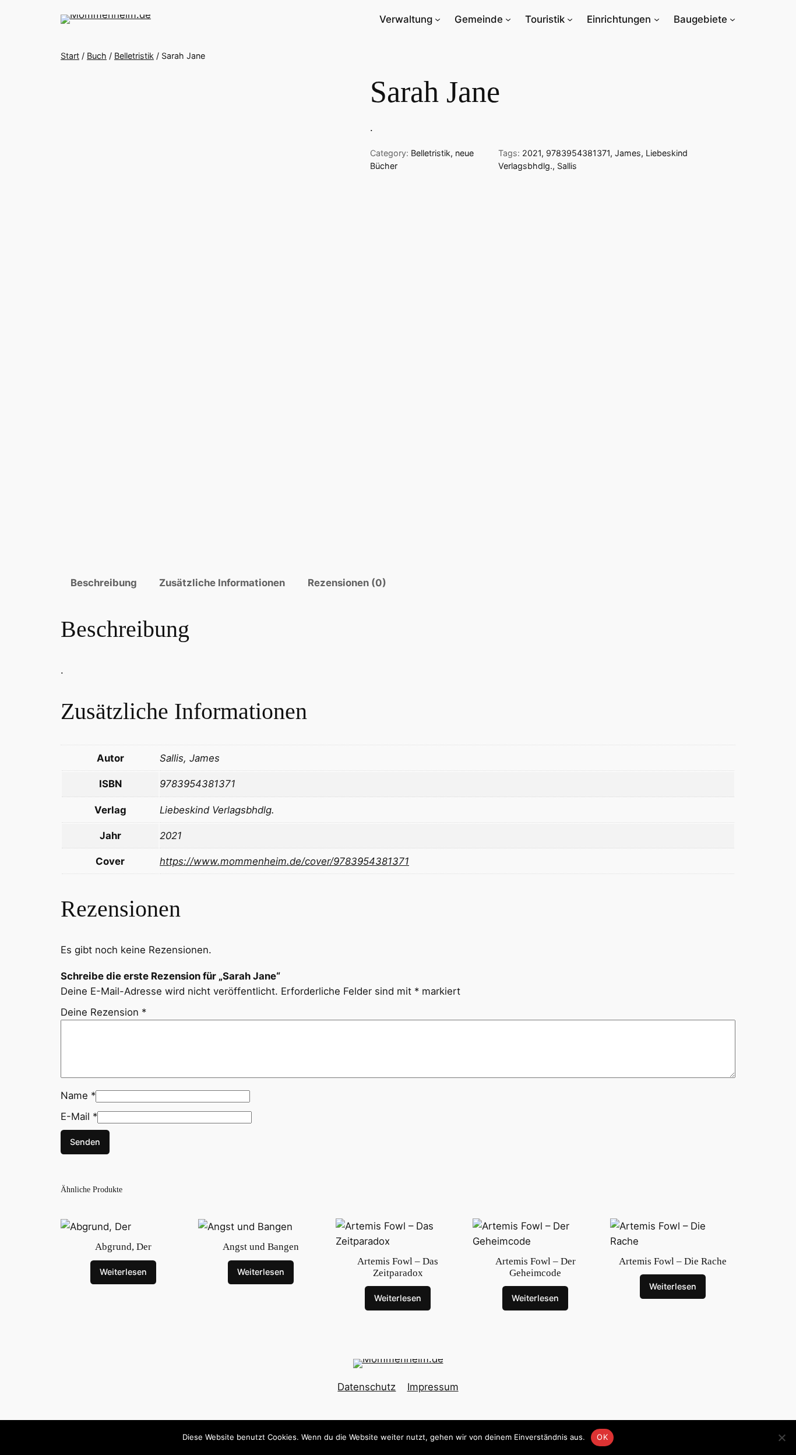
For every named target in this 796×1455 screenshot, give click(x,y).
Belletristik (134, 56)
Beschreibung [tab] (104, 583)
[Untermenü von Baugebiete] (732, 19)
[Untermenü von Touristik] (570, 19)
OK (602, 1437)
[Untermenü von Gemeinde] (508, 19)
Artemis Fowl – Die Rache (673, 1261)
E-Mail (79, 1116)
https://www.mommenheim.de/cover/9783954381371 (284, 861)
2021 (531, 153)
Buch (97, 56)
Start (70, 56)
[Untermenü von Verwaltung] (438, 19)
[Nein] (781, 1437)
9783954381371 (578, 153)
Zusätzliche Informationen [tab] (222, 583)
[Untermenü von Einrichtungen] (657, 19)
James (628, 153)
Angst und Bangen (261, 1246)
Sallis (567, 166)
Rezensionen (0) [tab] (347, 583)
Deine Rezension (103, 1012)
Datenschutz (366, 1387)
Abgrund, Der (123, 1246)
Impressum (433, 1387)
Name (78, 1095)
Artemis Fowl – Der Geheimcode (535, 1267)
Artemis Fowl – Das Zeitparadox (397, 1267)
